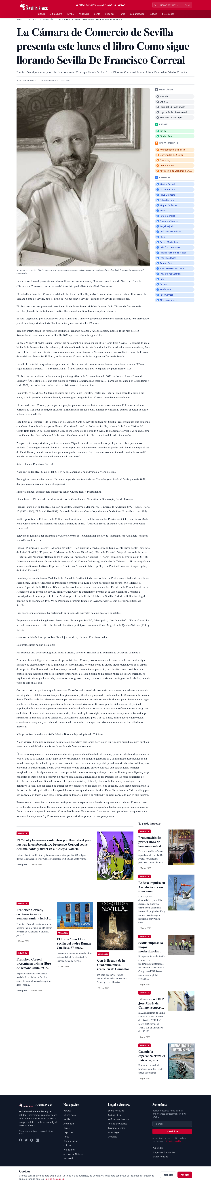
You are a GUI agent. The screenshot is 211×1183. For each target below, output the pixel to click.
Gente (97, 13)
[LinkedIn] (37, 1140)
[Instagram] (31, 1140)
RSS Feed (68, 1158)
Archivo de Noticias (73, 1153)
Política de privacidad (173, 1141)
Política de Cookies (117, 1123)
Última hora (56, 13)
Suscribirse (172, 1131)
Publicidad (157, 1147)
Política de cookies (54, 1178)
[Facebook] (20, 1140)
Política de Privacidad (119, 1119)
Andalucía (84, 13)
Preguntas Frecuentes (163, 1152)
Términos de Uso (116, 1127)
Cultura (153, 13)
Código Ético (114, 1114)
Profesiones (168, 13)
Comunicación (137, 13)
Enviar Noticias (160, 1156)
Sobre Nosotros (116, 1110)
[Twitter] (26, 1140)
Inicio (19, 19)
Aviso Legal (114, 1132)
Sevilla (70, 13)
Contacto (112, 1136)
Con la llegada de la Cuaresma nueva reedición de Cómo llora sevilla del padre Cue (114, 967)
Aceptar (185, 1174)
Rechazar (168, 1174)
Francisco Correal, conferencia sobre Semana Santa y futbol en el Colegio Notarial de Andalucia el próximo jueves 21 (34, 920)
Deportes (109, 13)
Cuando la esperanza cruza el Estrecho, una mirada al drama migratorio (151, 1060)
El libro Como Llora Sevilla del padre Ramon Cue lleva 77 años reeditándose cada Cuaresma (74, 947)
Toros (122, 13)
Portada (41, 13)
